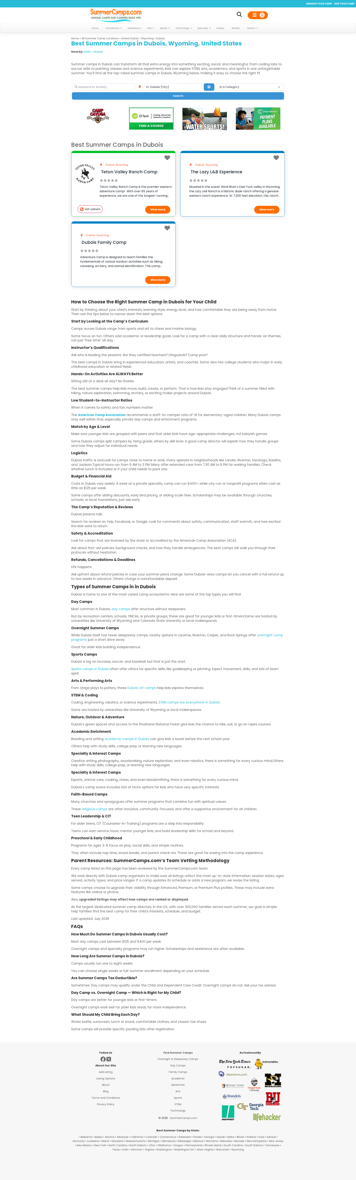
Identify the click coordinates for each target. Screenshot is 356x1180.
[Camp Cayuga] (98, 122)
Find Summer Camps (178, 1053)
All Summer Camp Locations (100, 38)
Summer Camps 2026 (116, 14)
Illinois (240, 1137)
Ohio (152, 1145)
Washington (164, 1149)
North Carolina (117, 1145)
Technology (178, 1110)
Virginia (149, 1149)
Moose (98, 52)
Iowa (261, 1137)
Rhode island (213, 1145)
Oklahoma (164, 1145)
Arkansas (122, 1137)
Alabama (86, 1137)
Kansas (271, 1137)
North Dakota (137, 1145)
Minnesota (169, 1141)
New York (100, 1145)
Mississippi (184, 1141)
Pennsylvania (194, 1145)
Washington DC (184, 1149)
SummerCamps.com (183, 1118)
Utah (125, 1149)
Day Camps (178, 1065)
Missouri (198, 1141)
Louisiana (93, 1141)
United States (130, 38)
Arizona (109, 1137)
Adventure (178, 1085)
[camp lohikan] (204, 129)
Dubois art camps (141, 688)
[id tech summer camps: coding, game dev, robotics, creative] (151, 128)
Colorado (151, 1137)
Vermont (136, 1149)
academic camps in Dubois (127, 739)
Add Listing (106, 1072)
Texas (116, 1149)
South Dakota (254, 1145)
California (137, 1137)
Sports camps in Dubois (90, 669)
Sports (178, 1098)
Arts (177, 1091)
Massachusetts (136, 1141)
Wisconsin (222, 1149)
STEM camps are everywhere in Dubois (189, 702)
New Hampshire (257, 1141)
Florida (197, 1137)
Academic (178, 1078)
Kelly (87, 52)
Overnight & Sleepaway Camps (178, 1059)
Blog (105, 1091)
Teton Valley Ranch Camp (129, 172)
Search (183, 96)
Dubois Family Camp (104, 242)
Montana (212, 1141)
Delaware (185, 1137)
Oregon (178, 1145)
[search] (239, 15)
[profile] (258, 15)
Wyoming (147, 38)
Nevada (239, 1141)
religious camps (94, 809)
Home (75, 38)
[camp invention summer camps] (258, 128)
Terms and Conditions (105, 1098)
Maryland (117, 1141)
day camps (120, 609)
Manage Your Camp (319, 3)
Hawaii (221, 1137)
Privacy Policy (105, 1104)
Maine (105, 1141)
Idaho (230, 1137)
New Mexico (84, 1145)
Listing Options (105, 1078)
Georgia (209, 1137)
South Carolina (233, 1145)
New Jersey (276, 1141)
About (106, 1085)
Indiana (251, 1137)
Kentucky (79, 1141)
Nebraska (226, 1141)
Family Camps (178, 1072)
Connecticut (168, 1137)
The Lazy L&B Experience (216, 172)
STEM (178, 1104)
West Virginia (205, 1149)
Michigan (154, 1141)
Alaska (98, 1137)
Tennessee (272, 1145)
